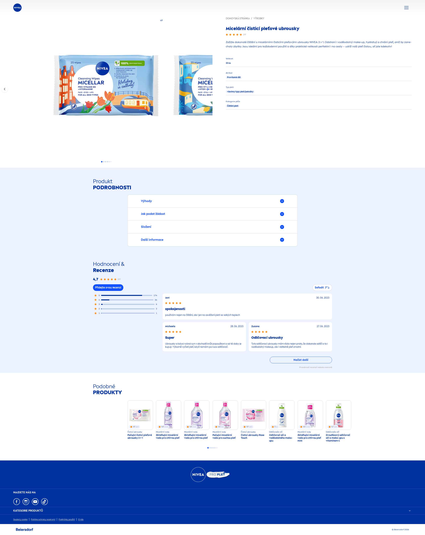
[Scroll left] (4, 89)
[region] (106, 86)
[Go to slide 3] (105, 161)
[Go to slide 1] (101, 161)
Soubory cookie (20, 519)
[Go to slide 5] (109, 161)
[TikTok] (44, 501)
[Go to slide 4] (107, 161)
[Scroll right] (208, 89)
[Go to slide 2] (103, 161)
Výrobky (259, 18)
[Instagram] (26, 501)
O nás (81, 519)
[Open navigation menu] (406, 7)
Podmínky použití (67, 519)
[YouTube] (35, 501)
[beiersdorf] (24, 529)
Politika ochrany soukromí (43, 519)
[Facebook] (16, 501)
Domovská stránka (238, 18)
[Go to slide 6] (217, 447)
